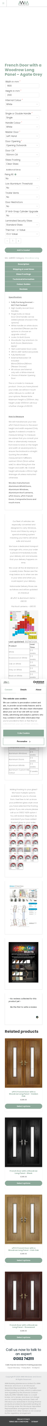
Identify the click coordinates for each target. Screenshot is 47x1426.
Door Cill (10, 151)
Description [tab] (23, 264)
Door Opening (13, 141)
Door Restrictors (14, 202)
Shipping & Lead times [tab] (23, 269)
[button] (23, 1006)
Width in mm (12, 82)
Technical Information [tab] (23, 279)
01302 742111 (23, 1359)
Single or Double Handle (18, 114)
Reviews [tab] (23, 289)
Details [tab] (23, 689)
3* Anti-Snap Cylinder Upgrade (21, 211)
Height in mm (12, 91)
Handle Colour (13, 123)
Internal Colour (13, 100)
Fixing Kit (9, 174)
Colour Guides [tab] (23, 284)
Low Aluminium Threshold (18, 184)
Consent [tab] (8, 689)
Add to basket (23, 250)
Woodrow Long (32, 258)
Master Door (12, 132)
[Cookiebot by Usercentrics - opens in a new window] (33, 682)
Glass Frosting (12, 160)
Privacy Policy (23, 1419)
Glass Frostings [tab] (23, 274)
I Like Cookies (23, 733)
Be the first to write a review (23, 1007)
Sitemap (34, 1422)
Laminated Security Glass (18, 221)
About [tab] (38, 689)
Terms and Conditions (18, 1422)
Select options (23, 1106)
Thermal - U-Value (15, 230)
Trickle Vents (12, 193)
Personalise (22, 741)
